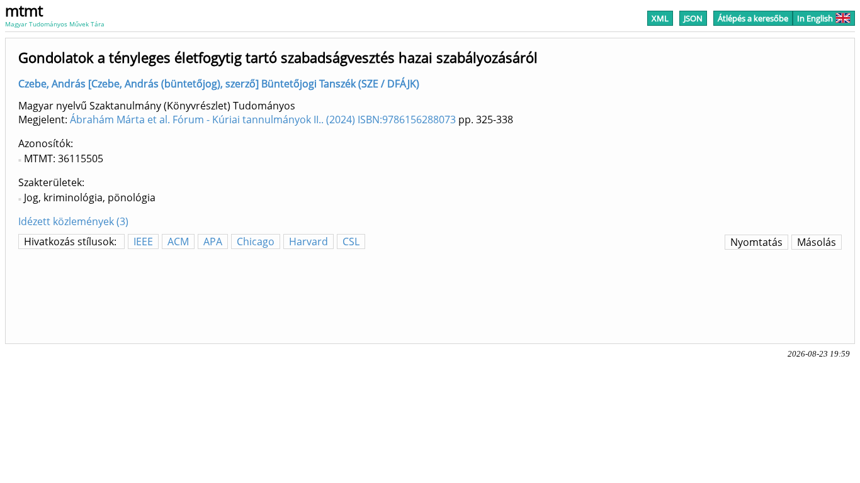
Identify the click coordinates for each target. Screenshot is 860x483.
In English (815, 18)
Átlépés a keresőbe (753, 18)
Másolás (816, 242)
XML (660, 18)
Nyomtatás (756, 242)
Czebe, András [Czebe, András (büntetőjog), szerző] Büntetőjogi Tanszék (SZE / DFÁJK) (218, 84)
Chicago (255, 241)
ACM (178, 241)
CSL (350, 241)
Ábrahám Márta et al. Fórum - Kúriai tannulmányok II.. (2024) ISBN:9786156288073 (263, 119)
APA (212, 241)
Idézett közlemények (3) (73, 221)
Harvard (308, 241)
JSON (693, 18)
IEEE (143, 241)
